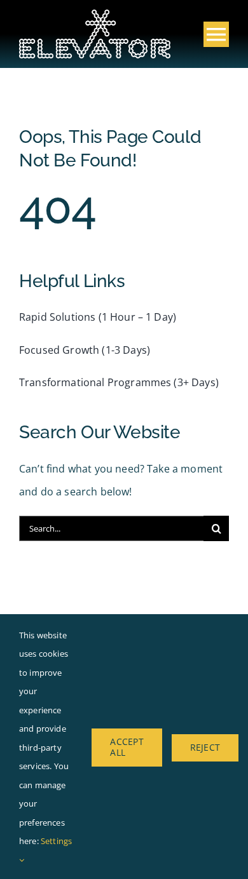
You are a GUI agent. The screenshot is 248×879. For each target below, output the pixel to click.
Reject (205, 747)
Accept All (126, 746)
